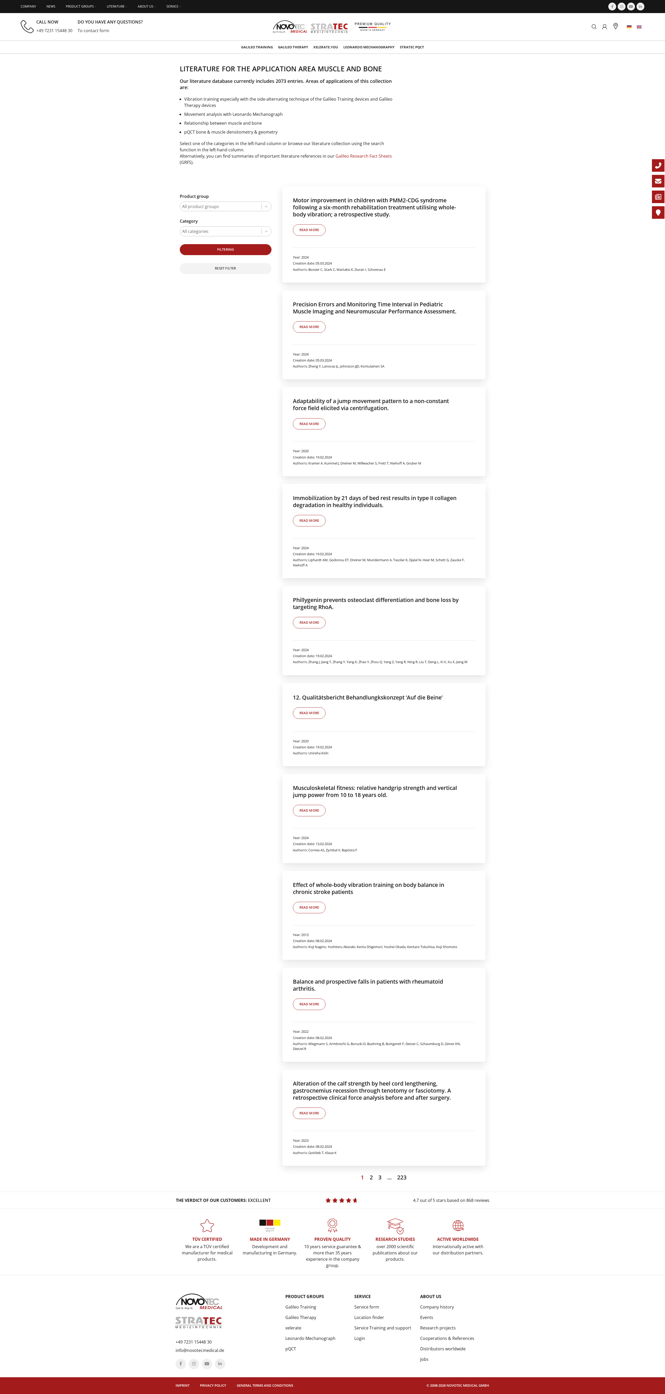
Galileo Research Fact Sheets (364, 156)
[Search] (594, 26)
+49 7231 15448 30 (54, 30)
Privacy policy (213, 1385)
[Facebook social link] (612, 6)
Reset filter (225, 268)
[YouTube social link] (631, 6)
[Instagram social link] (622, 6)
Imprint (182, 1385)
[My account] (604, 26)
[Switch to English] (639, 26)
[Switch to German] (629, 26)
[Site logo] (310, 26)
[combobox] (225, 206)
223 (402, 1177)
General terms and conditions (265, 1385)
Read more (309, 229)
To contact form (93, 30)
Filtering (225, 249)
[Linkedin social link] (640, 6)
